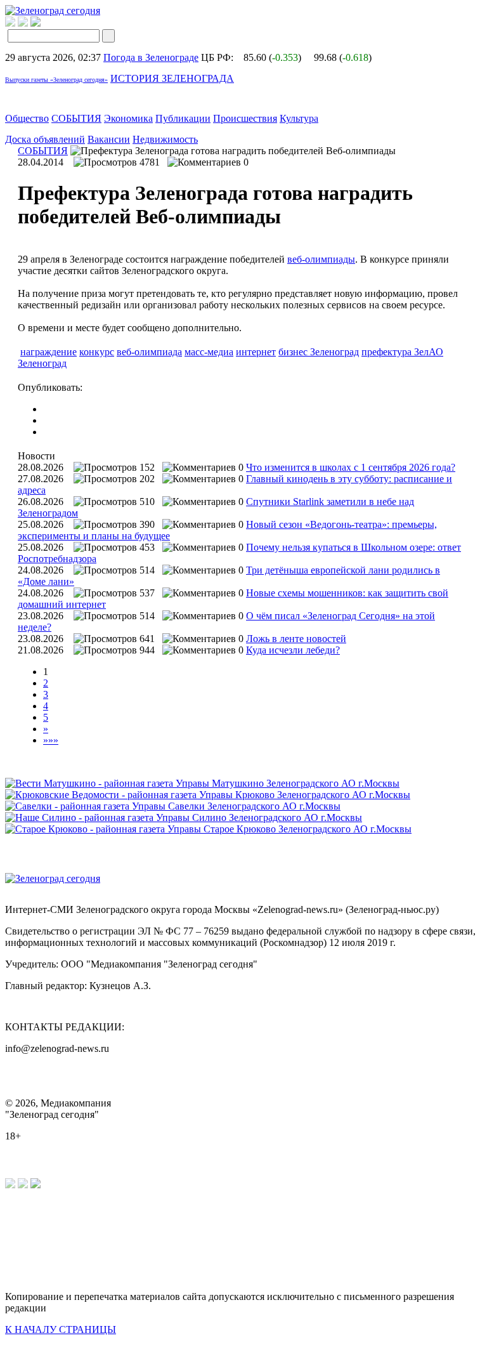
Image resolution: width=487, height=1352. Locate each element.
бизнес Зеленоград (318, 351)
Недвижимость (165, 139)
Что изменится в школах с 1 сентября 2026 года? (350, 467)
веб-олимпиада (149, 351)
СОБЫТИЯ (76, 118)
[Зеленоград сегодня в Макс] (43, 23)
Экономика (128, 118)
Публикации (183, 118)
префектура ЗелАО (402, 351)
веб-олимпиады (321, 259)
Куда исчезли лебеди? (293, 650)
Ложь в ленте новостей (296, 638)
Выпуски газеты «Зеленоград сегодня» (56, 79)
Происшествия (245, 118)
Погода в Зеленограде (150, 57)
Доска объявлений (45, 139)
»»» (50, 740)
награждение (48, 351)
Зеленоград (42, 363)
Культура (299, 118)
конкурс (96, 351)
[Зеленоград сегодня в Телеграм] (23, 23)
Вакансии (109, 139)
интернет (256, 351)
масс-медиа (209, 351)
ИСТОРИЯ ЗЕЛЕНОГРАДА (172, 78)
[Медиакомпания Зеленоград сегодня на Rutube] (10, 23)
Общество (27, 118)
